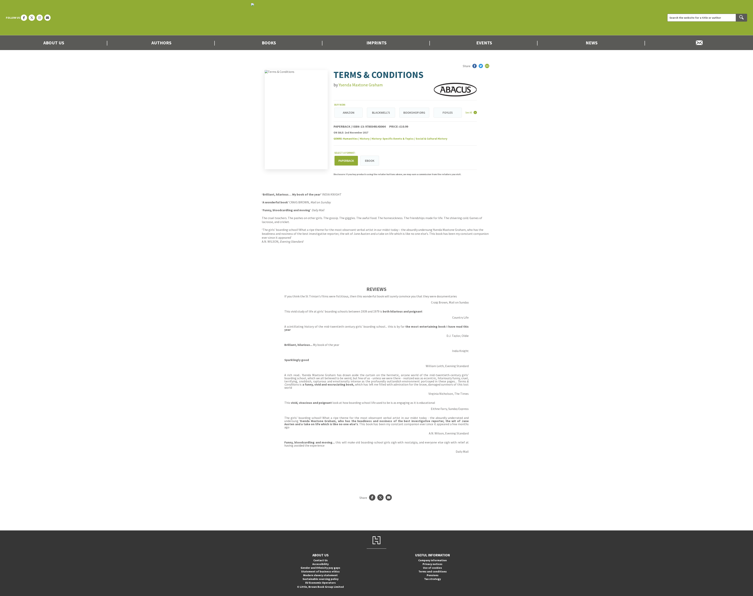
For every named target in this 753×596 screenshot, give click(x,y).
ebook (369, 161)
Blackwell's (381, 112)
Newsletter (699, 42)
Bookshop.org (414, 112)
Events (484, 42)
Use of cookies (432, 567)
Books (269, 42)
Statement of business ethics (320, 571)
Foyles (448, 112)
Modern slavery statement (320, 575)
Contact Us (320, 560)
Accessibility (320, 564)
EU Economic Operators (320, 582)
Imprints (376, 42)
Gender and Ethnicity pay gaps (320, 567)
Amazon (348, 112)
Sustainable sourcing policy (320, 579)
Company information (432, 560)
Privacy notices (432, 564)
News (591, 42)
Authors (161, 42)
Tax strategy (432, 579)
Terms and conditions (432, 571)
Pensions (432, 575)
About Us (53, 42)
